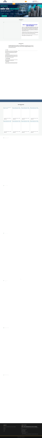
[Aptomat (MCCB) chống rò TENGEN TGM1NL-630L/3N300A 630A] (25, 112)
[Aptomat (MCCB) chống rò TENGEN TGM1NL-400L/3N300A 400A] (34, 112)
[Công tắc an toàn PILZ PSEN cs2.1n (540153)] (7, 112)
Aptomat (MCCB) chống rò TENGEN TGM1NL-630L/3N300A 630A (28, 118)
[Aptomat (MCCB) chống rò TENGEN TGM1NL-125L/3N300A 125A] (34, 126)
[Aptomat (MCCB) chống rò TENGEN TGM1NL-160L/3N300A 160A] (25, 126)
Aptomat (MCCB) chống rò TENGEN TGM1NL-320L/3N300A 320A (10, 131)
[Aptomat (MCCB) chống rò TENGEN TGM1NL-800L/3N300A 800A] (16, 112)
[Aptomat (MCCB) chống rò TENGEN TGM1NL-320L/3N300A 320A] (7, 126)
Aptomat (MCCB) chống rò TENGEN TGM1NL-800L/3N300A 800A (19, 118)
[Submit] (26, 1)
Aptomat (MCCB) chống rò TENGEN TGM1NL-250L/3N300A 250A (19, 131)
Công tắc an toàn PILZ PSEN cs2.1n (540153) (8, 118)
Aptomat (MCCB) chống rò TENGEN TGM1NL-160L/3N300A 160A (28, 131)
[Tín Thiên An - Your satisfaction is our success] (7, 1)
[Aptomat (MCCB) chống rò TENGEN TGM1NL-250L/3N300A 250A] (16, 126)
